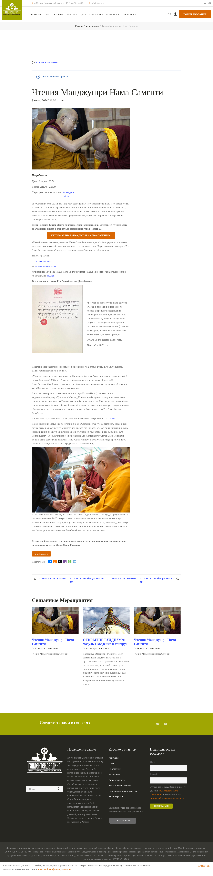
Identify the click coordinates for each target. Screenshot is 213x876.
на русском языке (44, 261)
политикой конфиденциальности (167, 798)
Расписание (114, 774)
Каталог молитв (117, 779)
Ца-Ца (83, 14)
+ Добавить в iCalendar (167, 64)
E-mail (154, 774)
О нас (47, 14)
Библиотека (96, 14)
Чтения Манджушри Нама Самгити (53, 641)
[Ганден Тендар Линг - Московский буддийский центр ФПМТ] (12, 10)
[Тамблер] (158, 724)
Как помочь (129, 14)
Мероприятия (92, 26)
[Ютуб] (210, 3)
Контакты (114, 757)
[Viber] (65, 561)
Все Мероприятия (47, 62)
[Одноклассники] (55, 561)
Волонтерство (116, 796)
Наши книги (113, 14)
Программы (115, 768)
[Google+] (205, 3)
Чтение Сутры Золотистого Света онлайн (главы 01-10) (141, 580)
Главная (79, 26)
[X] (60, 561)
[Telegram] (74, 561)
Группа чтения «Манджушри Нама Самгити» (80, 235)
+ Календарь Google (138, 64)
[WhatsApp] (69, 561)
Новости (36, 14)
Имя (152, 761)
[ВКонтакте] (50, 561)
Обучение (58, 14)
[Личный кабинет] (175, 14)
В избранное (40, 554)
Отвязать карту (123, 820)
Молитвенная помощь (120, 785)
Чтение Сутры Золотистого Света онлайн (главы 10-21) (71, 580)
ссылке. (50, 275)
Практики (72, 14)
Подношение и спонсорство (123, 790)
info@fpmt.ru (97, 3)
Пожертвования (195, 14)
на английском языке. (46, 266)
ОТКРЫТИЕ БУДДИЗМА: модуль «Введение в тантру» (105, 641)
